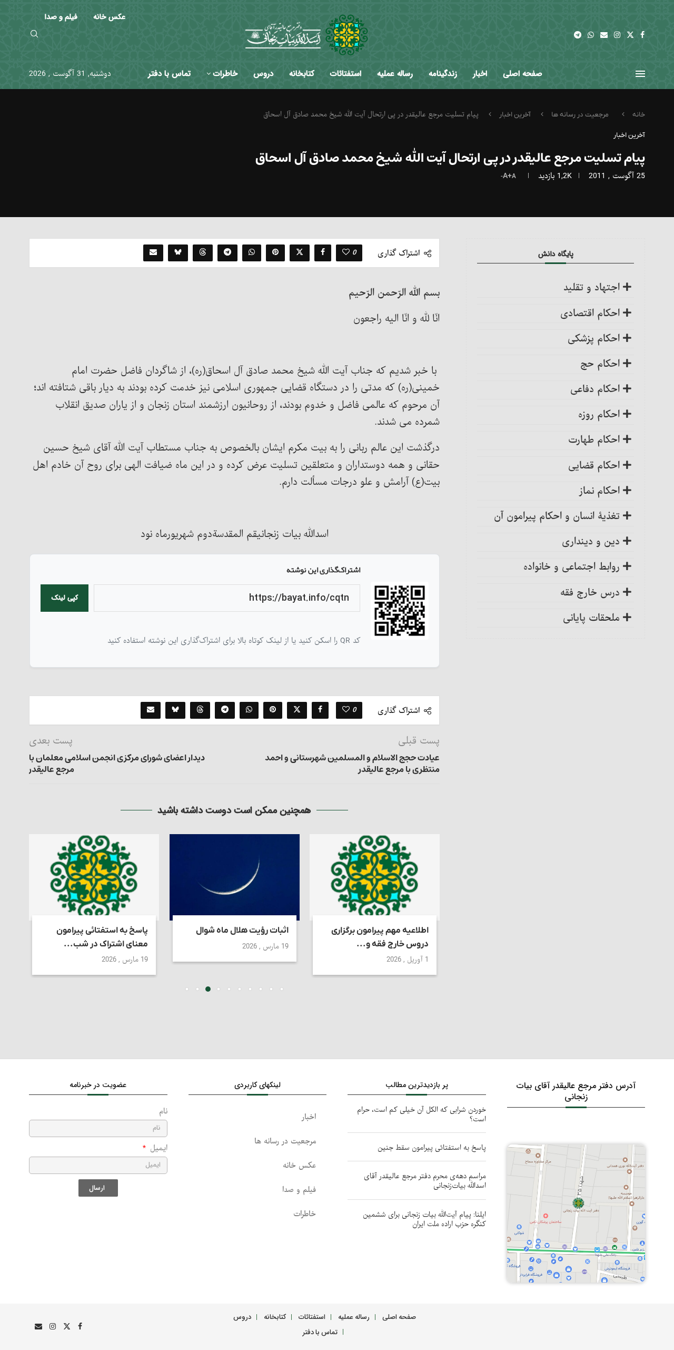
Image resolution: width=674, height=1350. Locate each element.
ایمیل (157, 1148)
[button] (43, 912)
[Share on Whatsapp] (251, 252)
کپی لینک (64, 597)
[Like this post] (346, 252)
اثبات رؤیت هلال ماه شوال (241, 930)
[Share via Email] (153, 252)
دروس (263, 73)
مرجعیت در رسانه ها (580, 114)
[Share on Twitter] (300, 252)
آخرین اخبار (515, 114)
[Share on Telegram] (227, 252)
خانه (638, 114)
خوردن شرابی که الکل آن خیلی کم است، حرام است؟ (421, 1114)
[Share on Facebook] (322, 252)
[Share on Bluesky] (178, 252)
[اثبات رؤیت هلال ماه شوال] (235, 877)
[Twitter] (630, 35)
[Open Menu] (640, 74)
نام (163, 1112)
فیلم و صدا (299, 1190)
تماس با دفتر (169, 73)
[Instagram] (617, 35)
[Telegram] (577, 35)
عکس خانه (299, 1166)
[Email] (604, 35)
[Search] (34, 35)
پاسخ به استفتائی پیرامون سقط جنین (432, 1147)
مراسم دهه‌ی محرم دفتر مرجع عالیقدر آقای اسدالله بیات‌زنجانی (425, 1181)
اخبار (480, 73)
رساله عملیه (395, 73)
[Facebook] (642, 35)
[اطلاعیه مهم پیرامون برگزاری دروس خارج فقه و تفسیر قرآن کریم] (375, 877)
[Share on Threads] (203, 252)
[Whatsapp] (590, 35)
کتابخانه (301, 73)
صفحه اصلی (522, 73)
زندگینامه (443, 73)
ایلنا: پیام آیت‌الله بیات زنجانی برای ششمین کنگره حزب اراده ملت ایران (424, 1219)
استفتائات (345, 73)
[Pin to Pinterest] (275, 252)
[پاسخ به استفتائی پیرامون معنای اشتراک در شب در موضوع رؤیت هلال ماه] (94, 877)
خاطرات (225, 73)
